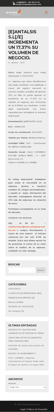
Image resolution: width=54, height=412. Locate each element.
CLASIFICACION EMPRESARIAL (22, 293)
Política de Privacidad (37, 409)
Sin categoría (14, 311)
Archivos (12, 383)
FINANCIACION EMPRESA (19, 297)
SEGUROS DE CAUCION (19, 306)
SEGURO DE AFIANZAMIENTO (22, 353)
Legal (22, 409)
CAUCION (12, 288)
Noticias (12, 302)
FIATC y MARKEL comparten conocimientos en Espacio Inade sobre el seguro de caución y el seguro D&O (26, 361)
